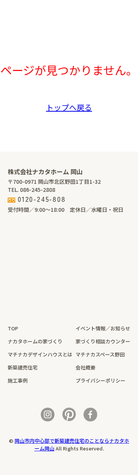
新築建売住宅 (23, 367)
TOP (13, 328)
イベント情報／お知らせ (103, 328)
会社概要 (85, 367)
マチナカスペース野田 (100, 354)
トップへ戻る (69, 107)
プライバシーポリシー (100, 380)
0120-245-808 (42, 199)
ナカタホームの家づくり (35, 341)
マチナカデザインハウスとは (40, 354)
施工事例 (18, 380)
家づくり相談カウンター (103, 341)
